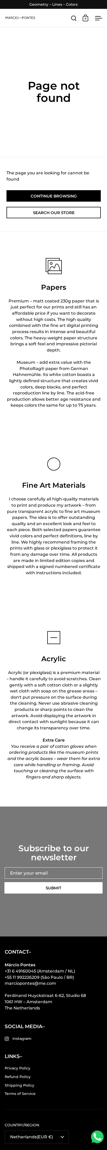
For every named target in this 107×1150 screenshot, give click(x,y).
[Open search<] (74, 18)
